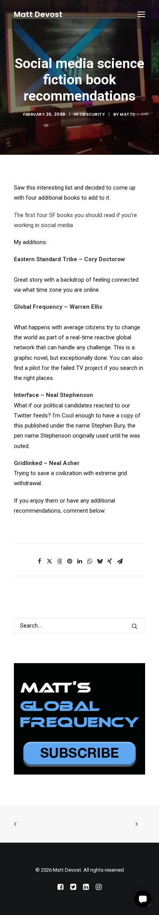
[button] (141, 14)
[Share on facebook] (39, 561)
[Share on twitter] (49, 561)
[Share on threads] (59, 561)
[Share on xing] (109, 561)
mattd (128, 114)
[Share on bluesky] (99, 561)
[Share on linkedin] (79, 561)
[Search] (79, 625)
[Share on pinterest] (69, 561)
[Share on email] (119, 561)
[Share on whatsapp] (89, 561)
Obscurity (92, 114)
